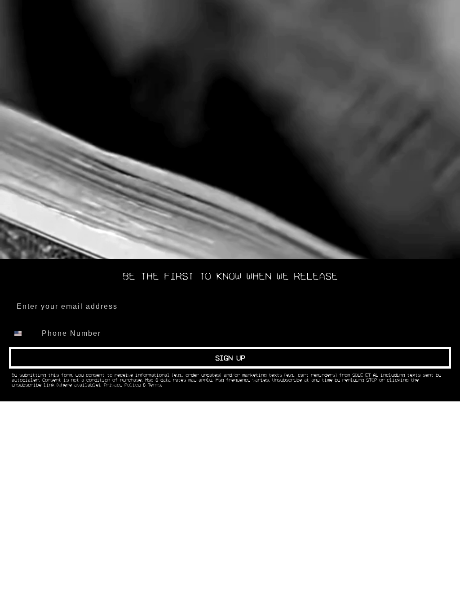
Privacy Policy (122, 385)
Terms (154, 385)
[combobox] (23, 333)
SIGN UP (230, 357)
